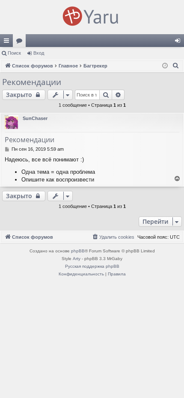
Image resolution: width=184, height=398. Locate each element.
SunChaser (35, 118)
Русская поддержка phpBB (92, 266)
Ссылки (8, 42)
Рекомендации (31, 82)
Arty (76, 258)
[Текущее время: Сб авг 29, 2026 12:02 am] (165, 66)
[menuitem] (176, 65)
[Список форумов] (92, 17)
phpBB (78, 251)
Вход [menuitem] (179, 42)
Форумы (21, 42)
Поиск (14, 53)
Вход (38, 53)
